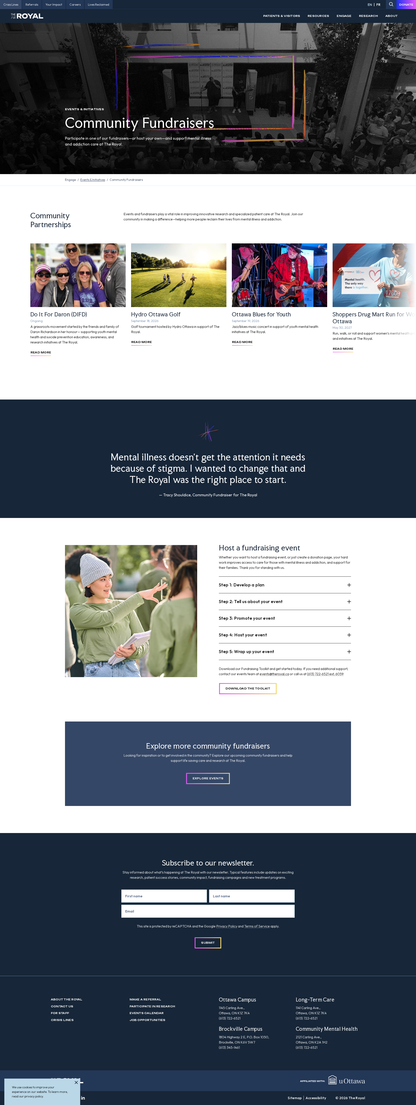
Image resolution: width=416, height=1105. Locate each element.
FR (378, 4)
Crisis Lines (62, 1020)
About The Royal (67, 999)
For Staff (60, 1013)
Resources (318, 16)
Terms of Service (257, 926)
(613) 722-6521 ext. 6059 (325, 674)
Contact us (62, 1006)
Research (368, 16)
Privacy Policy (226, 926)
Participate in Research (152, 1006)
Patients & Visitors (281, 16)
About (391, 16)
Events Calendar (147, 1013)
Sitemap (295, 1098)
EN (370, 4)
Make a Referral (145, 999)
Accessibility (316, 1098)
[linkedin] (83, 1098)
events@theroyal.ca (274, 674)
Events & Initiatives (92, 180)
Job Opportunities (148, 1020)
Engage (344, 16)
